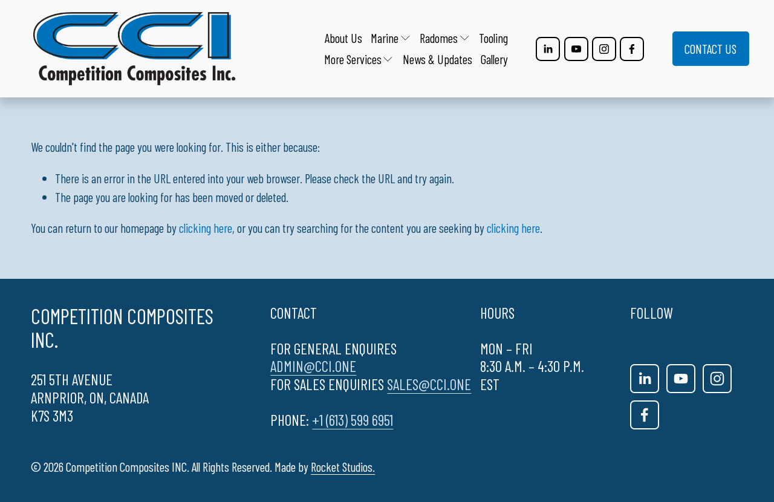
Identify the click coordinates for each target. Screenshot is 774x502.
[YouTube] (576, 49)
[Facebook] (632, 49)
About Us (343, 37)
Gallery (494, 59)
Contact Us (711, 48)
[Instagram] (604, 49)
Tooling (493, 37)
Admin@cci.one (313, 366)
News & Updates (437, 59)
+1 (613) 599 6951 (352, 420)
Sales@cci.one (429, 384)
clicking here (205, 227)
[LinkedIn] (548, 49)
